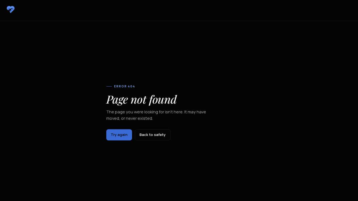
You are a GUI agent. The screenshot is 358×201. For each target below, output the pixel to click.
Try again (119, 134)
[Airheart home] (11, 9)
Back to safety (153, 134)
